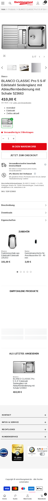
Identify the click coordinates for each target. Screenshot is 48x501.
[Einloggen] (37, 3)
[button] (39, 56)
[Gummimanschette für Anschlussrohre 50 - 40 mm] (36, 241)
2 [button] (21, 272)
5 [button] (30, 272)
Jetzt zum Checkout (24, 155)
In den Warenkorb (24, 146)
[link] (12, 332)
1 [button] (17, 272)
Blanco (4, 76)
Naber (27, 251)
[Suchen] (10, 3)
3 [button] (24, 272)
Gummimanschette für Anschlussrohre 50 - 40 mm (35, 255)
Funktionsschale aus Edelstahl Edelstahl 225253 (10, 255)
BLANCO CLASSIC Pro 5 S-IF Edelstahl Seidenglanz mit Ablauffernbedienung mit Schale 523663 (24, 383)
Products (12, 9)
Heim (3, 9)
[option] (24, 36)
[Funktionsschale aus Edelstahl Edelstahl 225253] (12, 241)
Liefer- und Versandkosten (22, 103)
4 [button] (27, 272)
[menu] (2, 3)
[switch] (42, 454)
